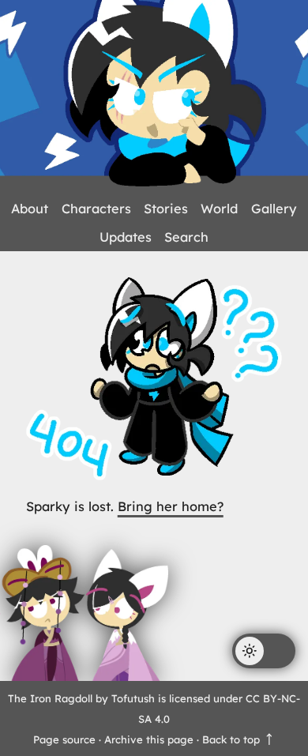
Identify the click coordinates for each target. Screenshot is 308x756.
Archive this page (148, 739)
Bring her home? (170, 506)
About (29, 208)
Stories (166, 208)
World (219, 208)
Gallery (274, 208)
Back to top (232, 739)
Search (186, 237)
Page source (64, 739)
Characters (96, 208)
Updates (126, 237)
